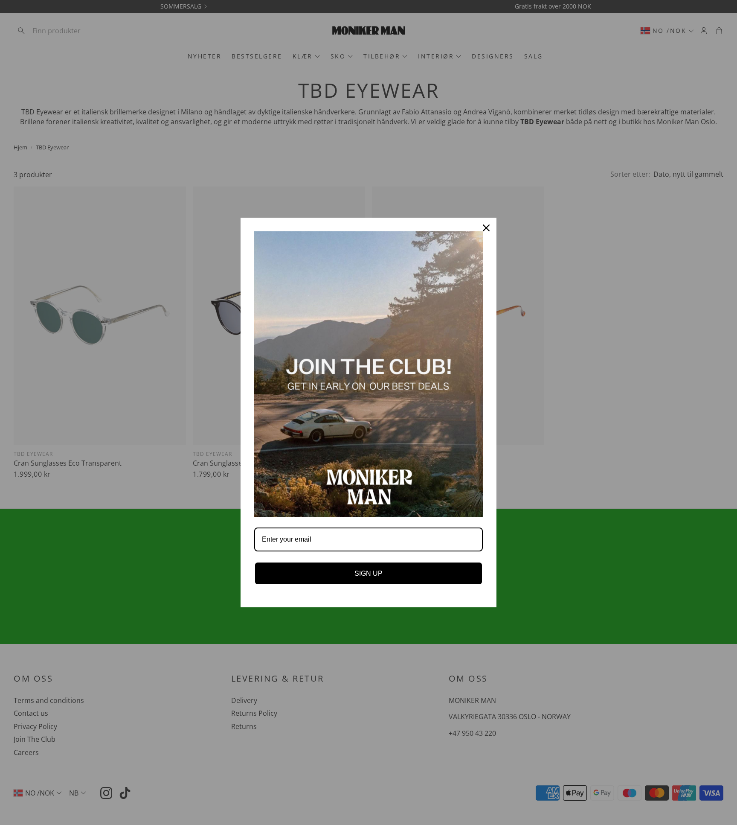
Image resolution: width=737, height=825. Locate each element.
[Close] (486, 228)
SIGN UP (368, 573)
